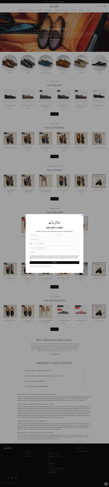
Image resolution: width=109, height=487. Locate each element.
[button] (106, 484)
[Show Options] (78, 252)
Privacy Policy (73, 258)
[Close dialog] (82, 215)
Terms (31, 259)
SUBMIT (54, 262)
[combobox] (32, 243)
